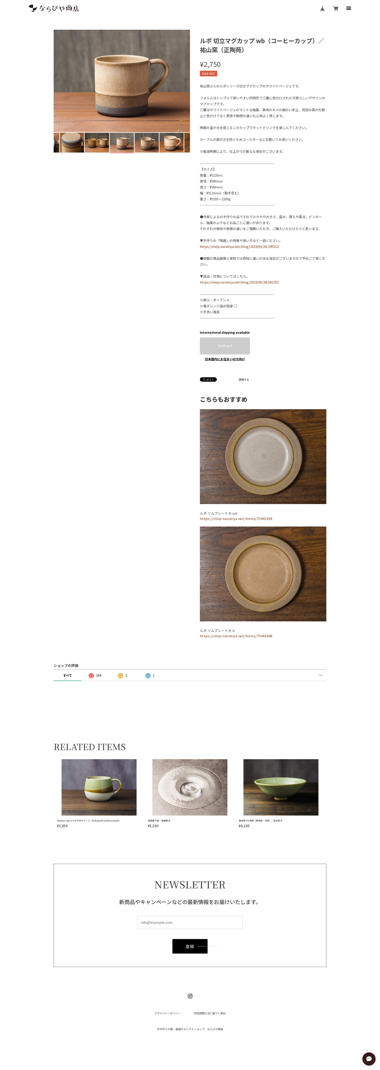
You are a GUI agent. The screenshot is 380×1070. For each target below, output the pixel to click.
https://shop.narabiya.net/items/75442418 (236, 518)
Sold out (225, 345)
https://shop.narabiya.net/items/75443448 (236, 636)
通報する (244, 379)
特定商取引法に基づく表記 (210, 1013)
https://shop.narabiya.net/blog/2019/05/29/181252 (239, 282)
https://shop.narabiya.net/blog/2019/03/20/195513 (239, 246)
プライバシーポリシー (167, 1013)
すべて (67, 675)
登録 (190, 946)
